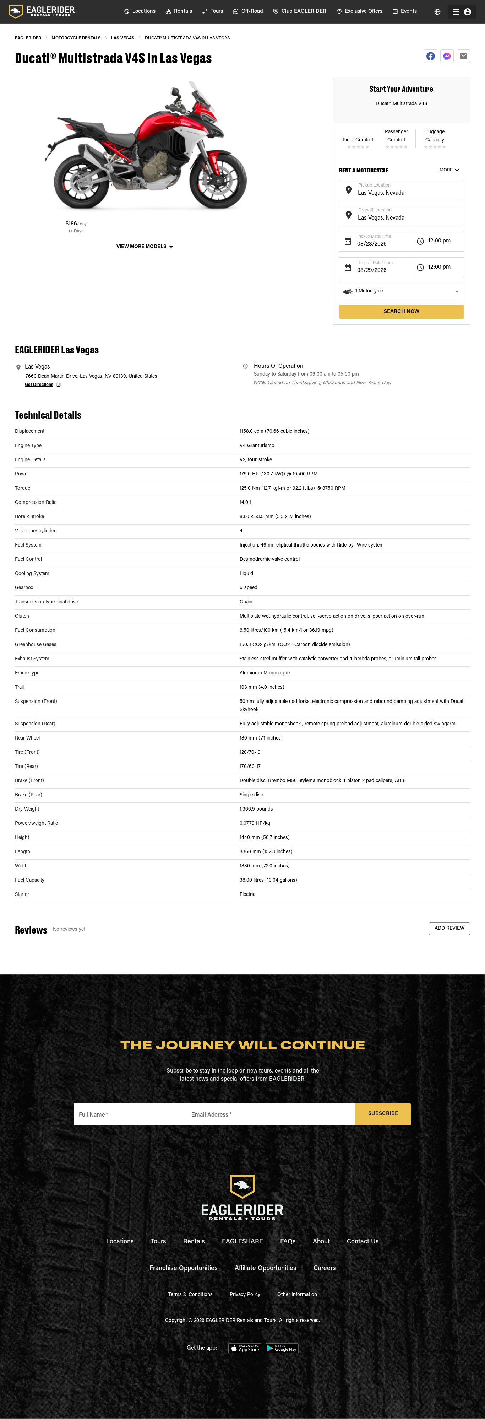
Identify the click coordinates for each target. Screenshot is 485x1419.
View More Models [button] (141, 246)
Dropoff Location (375, 210)
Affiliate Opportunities (265, 1268)
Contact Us (363, 1242)
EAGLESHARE (242, 1242)
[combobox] (396, 193)
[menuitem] (139, 11)
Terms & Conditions (190, 1294)
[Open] (460, 189)
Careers (325, 1268)
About (321, 1242)
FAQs (288, 1242)
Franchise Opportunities (183, 1268)
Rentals (194, 1242)
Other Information (297, 1294)
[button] (401, 291)
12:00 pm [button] (439, 241)
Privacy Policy (245, 1294)
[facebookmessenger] (447, 56)
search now (401, 312)
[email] (463, 56)
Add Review (449, 928)
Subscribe (383, 1114)
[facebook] (430, 56)
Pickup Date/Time (374, 237)
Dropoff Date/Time (375, 263)
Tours (158, 1242)
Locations (120, 1242)
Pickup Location (374, 185)
